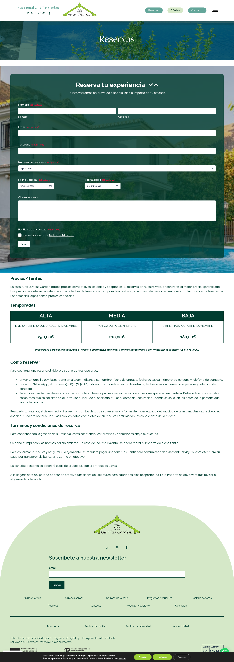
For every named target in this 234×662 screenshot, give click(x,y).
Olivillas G (28, 598)
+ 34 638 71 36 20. (188, 349)
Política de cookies (96, 626)
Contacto (197, 10)
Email (28, 127)
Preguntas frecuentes (159, 598)
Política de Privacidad (61, 235)
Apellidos (123, 116)
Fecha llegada (34, 179)
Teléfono (31, 144)
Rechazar (162, 656)
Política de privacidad (138, 626)
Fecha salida (100, 179)
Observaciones (28, 197)
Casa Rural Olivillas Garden (38, 8)
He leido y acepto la (48, 235)
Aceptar (143, 656)
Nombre (23, 116)
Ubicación (181, 605)
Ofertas (175, 10)
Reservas (53, 605)
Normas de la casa (117, 598)
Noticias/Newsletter (138, 605)
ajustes (122, 658)
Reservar (154, 10)
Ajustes (182, 656)
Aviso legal (53, 626)
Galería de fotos (202, 598)
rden (38, 598)
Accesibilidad (181, 626)
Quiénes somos (74, 598)
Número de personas (38, 162)
